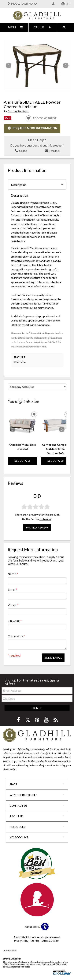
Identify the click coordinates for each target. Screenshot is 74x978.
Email (12, 589)
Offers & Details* (50, 940)
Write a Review (37, 527)
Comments (16, 636)
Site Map (35, 940)
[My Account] (53, 4)
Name (13, 574)
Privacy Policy (21, 940)
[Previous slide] (12, 429)
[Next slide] (62, 429)
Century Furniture (18, 111)
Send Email (53, 657)
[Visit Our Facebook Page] (18, 719)
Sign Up (37, 708)
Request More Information (35, 128)
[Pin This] (7, 119)
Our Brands (10, 950)
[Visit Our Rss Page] (56, 719)
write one (45, 519)
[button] (65, 65)
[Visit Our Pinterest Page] (37, 719)
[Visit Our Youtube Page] (46, 719)
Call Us (23, 150)
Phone (13, 605)
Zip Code (14, 621)
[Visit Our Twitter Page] (28, 719)
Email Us (54, 150)
